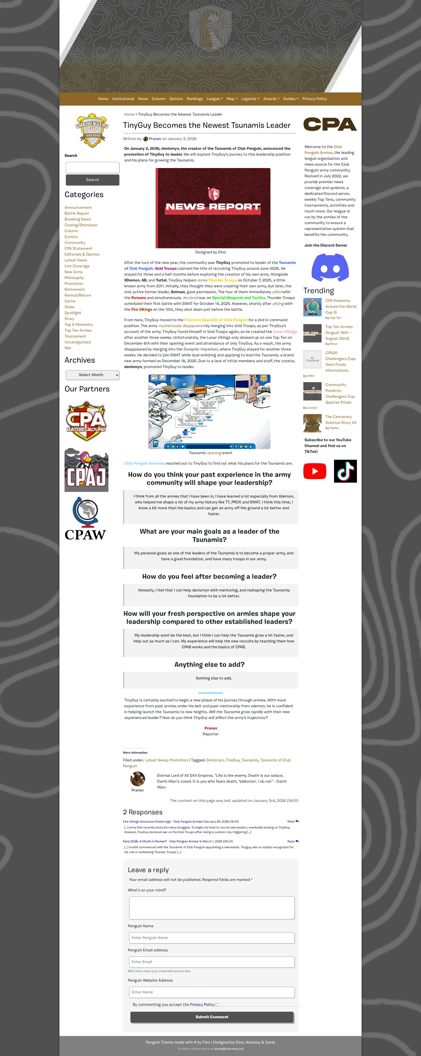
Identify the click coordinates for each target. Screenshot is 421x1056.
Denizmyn (215, 760)
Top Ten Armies (78, 331)
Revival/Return (78, 296)
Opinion (176, 99)
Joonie (312, 407)
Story (69, 319)
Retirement (75, 290)
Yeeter (334, 428)
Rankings (195, 99)
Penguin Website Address (150, 981)
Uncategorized (78, 342)
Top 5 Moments (79, 325)
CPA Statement (78, 249)
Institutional (123, 99)
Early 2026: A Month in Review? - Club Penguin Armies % (162, 841)
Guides (289, 99)
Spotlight (73, 313)
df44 (310, 376)
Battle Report (77, 214)
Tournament (75, 337)
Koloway (253, 1043)
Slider (70, 307)
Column (158, 99)
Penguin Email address (148, 950)
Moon (333, 344)
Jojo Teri (335, 317)
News (143, 99)
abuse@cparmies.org (228, 1048)
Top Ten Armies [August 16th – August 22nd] (339, 333)
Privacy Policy (314, 99)
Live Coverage (77, 266)
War (68, 348)
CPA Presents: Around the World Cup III (340, 307)
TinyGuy (232, 760)
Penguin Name (140, 926)
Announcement (78, 208)
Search (71, 156)
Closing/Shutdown (81, 225)
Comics (71, 237)
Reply (291, 821)
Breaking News (78, 219)
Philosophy (74, 278)
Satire (70, 301)
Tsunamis (249, 760)
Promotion (74, 284)
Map (231, 99)
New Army (74, 272)
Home (103, 99)
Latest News (76, 260)
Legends (248, 99)
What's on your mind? (147, 890)
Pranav (155, 139)
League (213, 99)
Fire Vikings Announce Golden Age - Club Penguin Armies (162, 821)
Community (75, 243)
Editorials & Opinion (82, 255)
